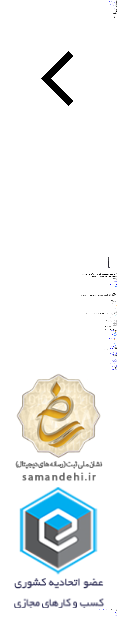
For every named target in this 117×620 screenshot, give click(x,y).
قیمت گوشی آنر (114, 366)
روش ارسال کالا (114, 356)
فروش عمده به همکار (113, 353)
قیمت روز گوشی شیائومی (113, 364)
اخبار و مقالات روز (114, 352)
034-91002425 (112, 328)
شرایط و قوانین (114, 359)
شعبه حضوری (114, 354)
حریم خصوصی (114, 361)
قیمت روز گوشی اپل (113, 365)
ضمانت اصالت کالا (114, 357)
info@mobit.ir (113, 330)
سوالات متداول (114, 360)
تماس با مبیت (115, 351)
